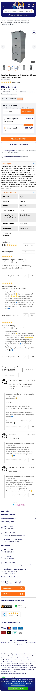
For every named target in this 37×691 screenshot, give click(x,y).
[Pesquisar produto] (31, 11)
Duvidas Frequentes (8, 518)
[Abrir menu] (3, 5)
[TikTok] (11, 582)
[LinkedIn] (19, 582)
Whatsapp (7, 594)
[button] (34, 47)
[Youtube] (2, 582)
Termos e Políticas (8, 515)
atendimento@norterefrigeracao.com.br (18, 565)
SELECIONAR (18, 120)
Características (9, 192)
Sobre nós (5, 511)
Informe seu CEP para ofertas (18, 15)
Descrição (7, 164)
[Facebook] (6, 582)
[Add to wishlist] (34, 32)
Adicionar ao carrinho (18, 145)
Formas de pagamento (9, 94)
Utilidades (10, 21)
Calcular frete (27, 112)
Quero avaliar (29, 245)
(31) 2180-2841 (9, 529)
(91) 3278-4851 (9, 558)
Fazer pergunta (28, 370)
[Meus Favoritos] (29, 5)
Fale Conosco (8, 588)
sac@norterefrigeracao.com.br (14, 535)
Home (3, 21)
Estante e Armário (21, 21)
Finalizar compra (18, 139)
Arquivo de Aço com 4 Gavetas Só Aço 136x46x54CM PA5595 (15, 24)
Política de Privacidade (18, 685)
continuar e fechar (18, 688)
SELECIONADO (18, 130)
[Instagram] (15, 582)
